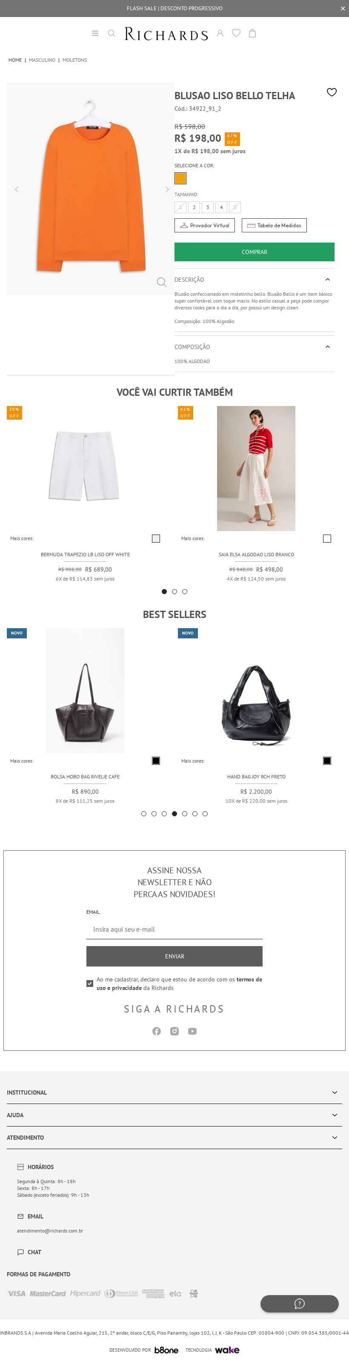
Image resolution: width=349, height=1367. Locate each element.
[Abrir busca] (111, 33)
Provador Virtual (209, 225)
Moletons (75, 60)
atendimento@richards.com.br (50, 1230)
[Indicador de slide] (164, 591)
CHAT (34, 1252)
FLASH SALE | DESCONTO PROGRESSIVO (175, 8)
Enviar (174, 956)
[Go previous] (15, 188)
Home (15, 60)
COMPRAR (254, 252)
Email (93, 912)
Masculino (42, 60)
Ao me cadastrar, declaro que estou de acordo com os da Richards (179, 983)
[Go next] (165, 188)
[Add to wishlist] (332, 92)
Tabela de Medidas (279, 225)
